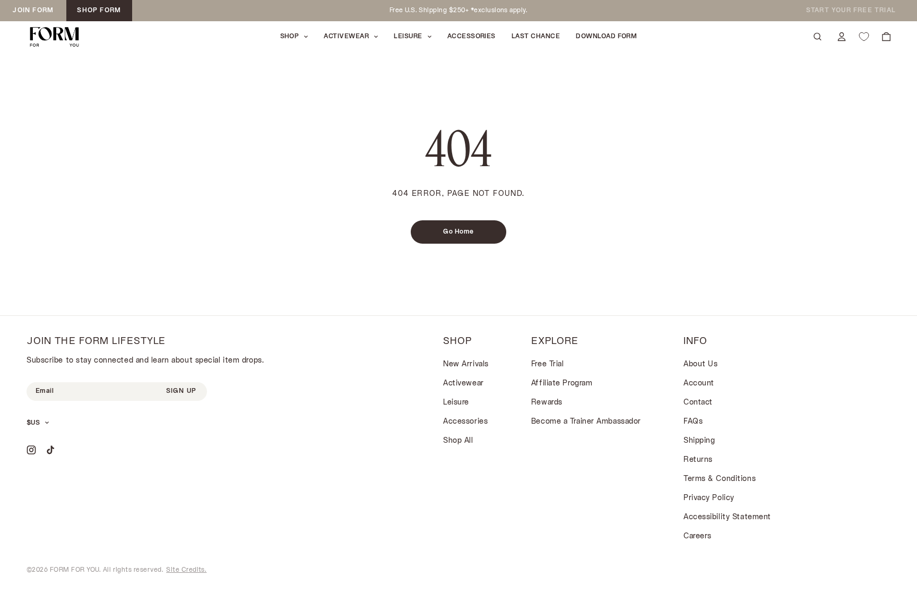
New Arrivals (466, 364)
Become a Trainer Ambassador (586, 421)
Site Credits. (186, 570)
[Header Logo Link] (54, 36)
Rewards (547, 402)
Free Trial (547, 364)
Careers (698, 536)
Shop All (458, 440)
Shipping (699, 440)
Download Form (606, 36)
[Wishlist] (864, 36)
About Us (700, 364)
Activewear (463, 383)
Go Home (458, 232)
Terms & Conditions (720, 479)
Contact (698, 402)
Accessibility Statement (727, 517)
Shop (289, 36)
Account (699, 383)
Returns (698, 460)
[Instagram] (31, 449)
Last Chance (536, 36)
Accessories (471, 36)
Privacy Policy (709, 498)
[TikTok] (50, 449)
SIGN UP (181, 391)
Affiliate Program (562, 383)
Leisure (456, 402)
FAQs (693, 421)
